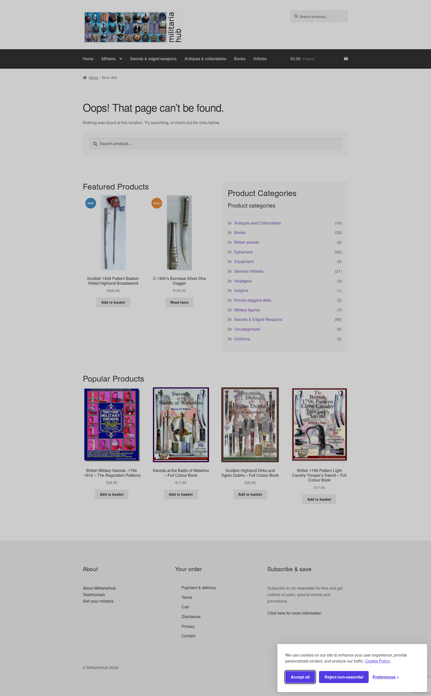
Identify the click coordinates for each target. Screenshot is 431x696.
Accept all (300, 677)
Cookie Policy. (378, 661)
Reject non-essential (343, 677)
